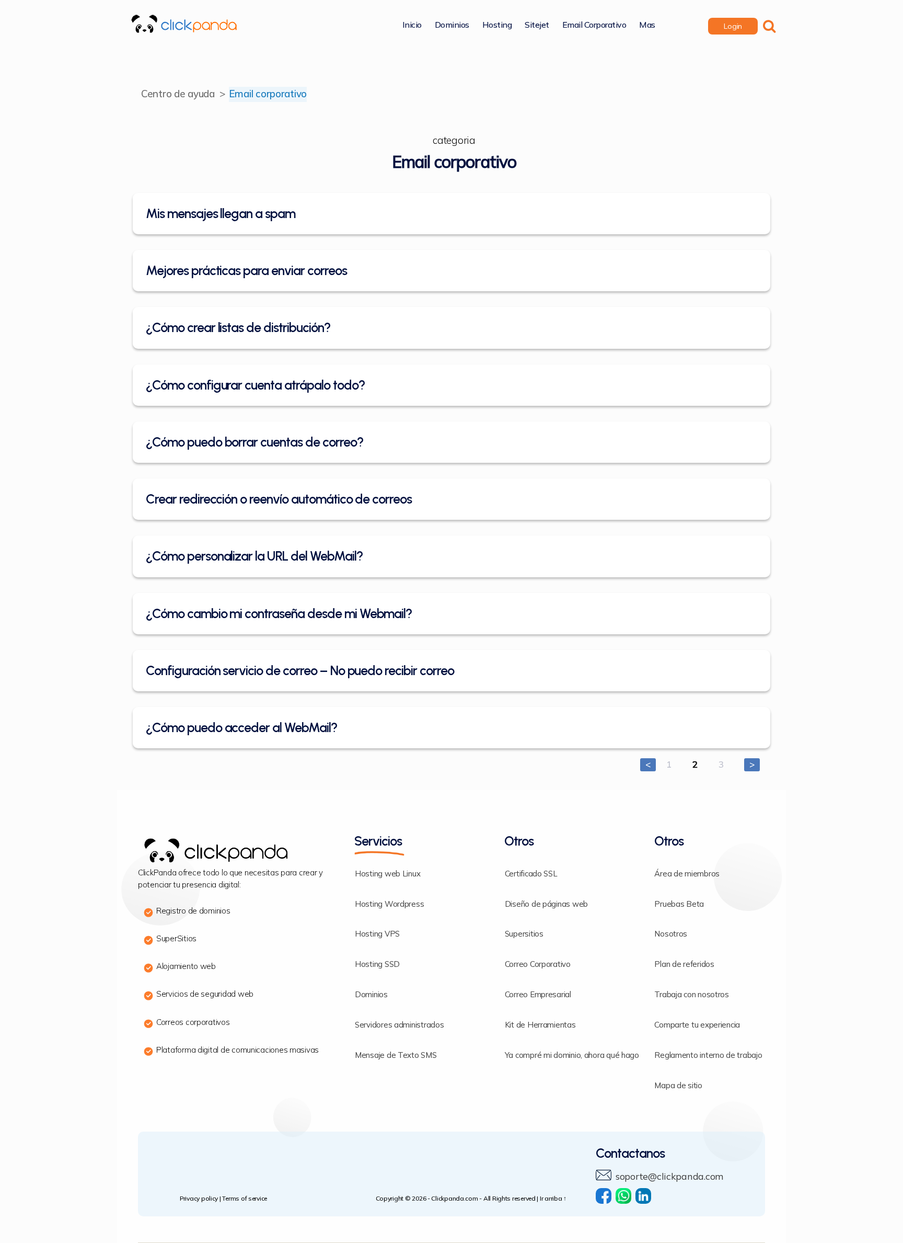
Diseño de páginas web (546, 904)
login (733, 26)
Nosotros (670, 934)
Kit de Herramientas (540, 1025)
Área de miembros (687, 874)
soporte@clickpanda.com (669, 1177)
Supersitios (524, 934)
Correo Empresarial (538, 995)
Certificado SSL (531, 874)
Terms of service (244, 1199)
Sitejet (537, 25)
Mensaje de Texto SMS (396, 1055)
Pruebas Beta (679, 904)
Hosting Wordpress (389, 904)
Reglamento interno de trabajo (708, 1055)
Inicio (412, 25)
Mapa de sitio (678, 1086)
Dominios (452, 25)
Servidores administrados (399, 1025)
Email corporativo (594, 25)
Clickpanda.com (454, 1199)
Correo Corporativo (538, 965)
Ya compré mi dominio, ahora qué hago (572, 1055)
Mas (647, 25)
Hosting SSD (377, 965)
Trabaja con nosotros (691, 995)
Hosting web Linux (387, 874)
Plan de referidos (684, 965)
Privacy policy (199, 1199)
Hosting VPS (377, 934)
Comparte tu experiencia (697, 1025)
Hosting (497, 25)
